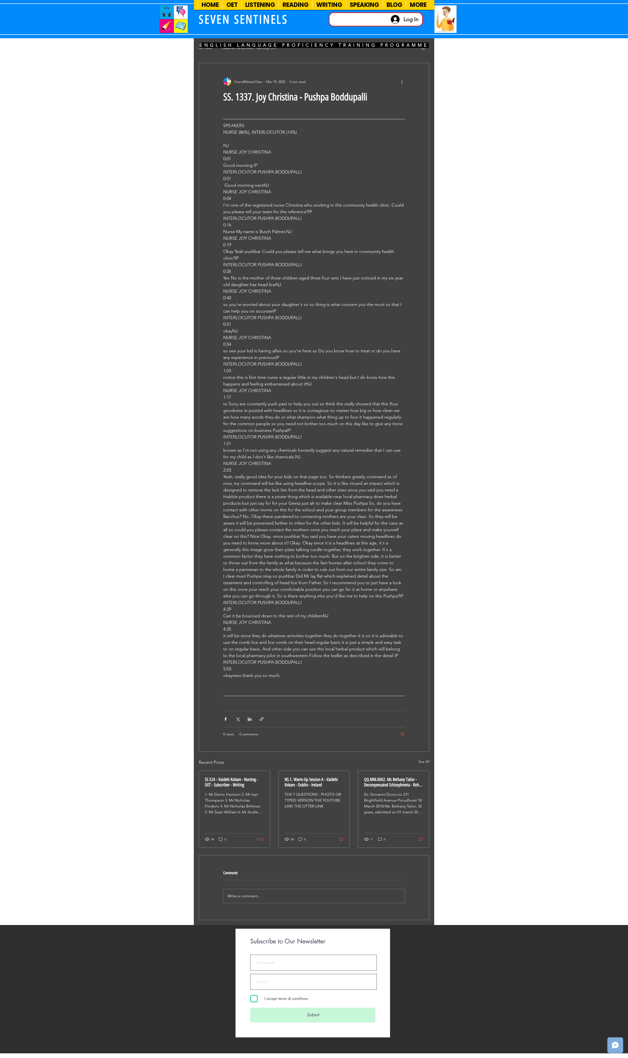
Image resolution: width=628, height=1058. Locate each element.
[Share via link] (261, 719)
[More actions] (402, 82)
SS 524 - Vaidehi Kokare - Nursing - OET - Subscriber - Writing (231, 782)
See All (424, 761)
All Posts (205, 48)
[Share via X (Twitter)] (237, 719)
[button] (423, 48)
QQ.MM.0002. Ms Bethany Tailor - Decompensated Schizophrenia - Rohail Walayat (393, 782)
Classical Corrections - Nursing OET (249, 48)
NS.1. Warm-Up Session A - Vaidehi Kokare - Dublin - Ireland (311, 782)
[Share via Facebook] (225, 719)
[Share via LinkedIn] (249, 719)
